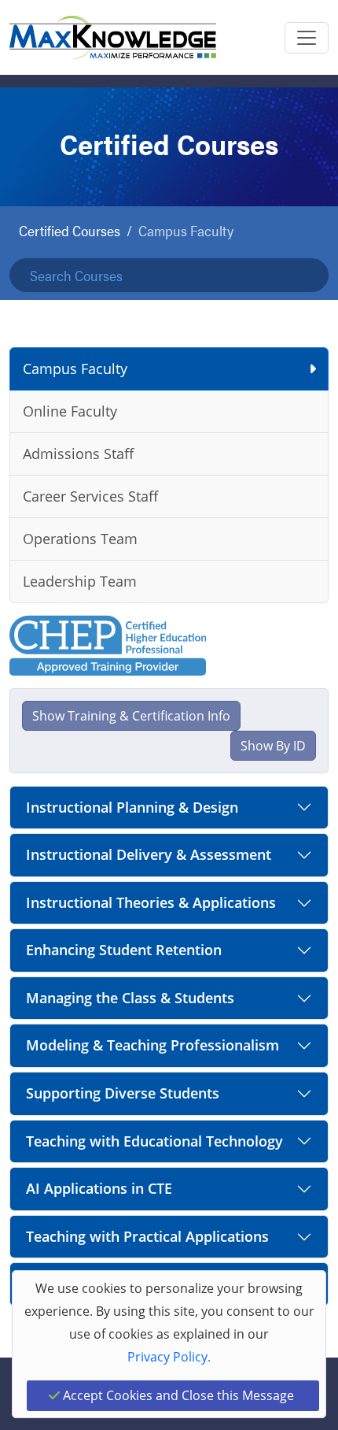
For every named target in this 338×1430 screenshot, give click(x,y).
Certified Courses (69, 230)
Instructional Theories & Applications (151, 902)
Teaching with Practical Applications (147, 1236)
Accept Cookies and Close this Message (177, 1395)
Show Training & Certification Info (131, 715)
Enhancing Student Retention (124, 949)
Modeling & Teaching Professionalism (152, 1044)
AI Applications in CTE (99, 1188)
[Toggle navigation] (307, 38)
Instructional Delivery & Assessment (148, 854)
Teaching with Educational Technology (154, 1141)
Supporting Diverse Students (122, 1093)
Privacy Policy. (169, 1356)
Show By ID (273, 745)
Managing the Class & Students (130, 997)
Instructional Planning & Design (132, 807)
